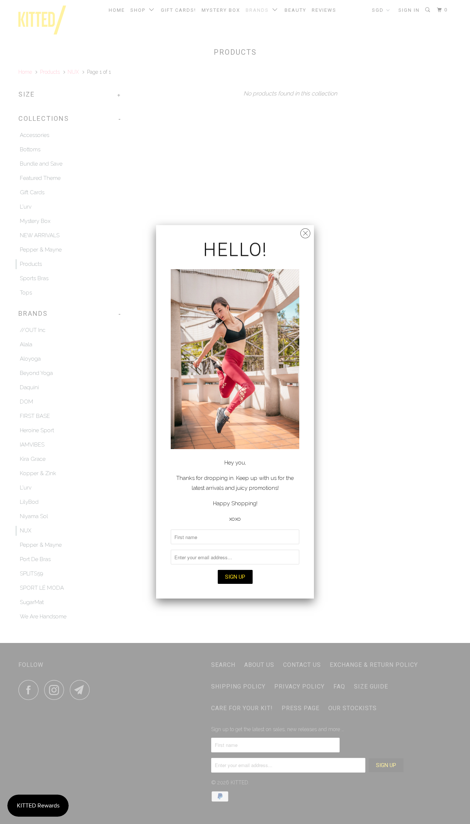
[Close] (305, 231)
